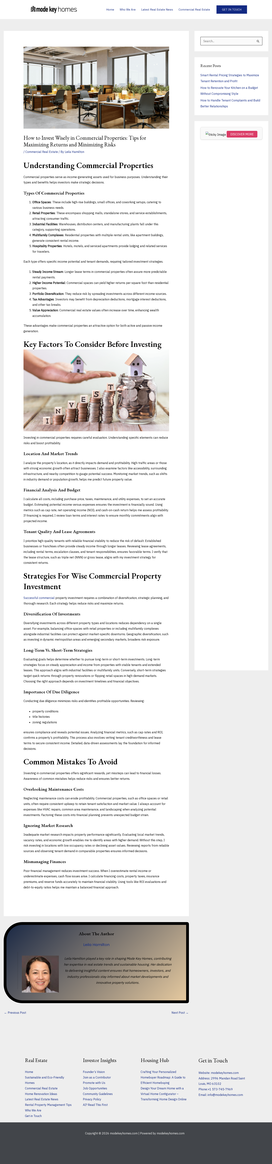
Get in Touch (33, 1116)
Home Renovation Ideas (41, 1094)
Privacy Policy (92, 1099)
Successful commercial (39, 598)
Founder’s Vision (94, 1072)
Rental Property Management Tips (48, 1105)
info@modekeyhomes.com (225, 1095)
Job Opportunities (95, 1088)
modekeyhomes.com (225, 1073)
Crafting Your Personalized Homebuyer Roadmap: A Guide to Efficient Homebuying (163, 1077)
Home (29, 1072)
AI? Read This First (95, 1105)
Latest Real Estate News (41, 1099)
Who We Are (33, 1110)
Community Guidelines (98, 1094)
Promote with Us (94, 1083)
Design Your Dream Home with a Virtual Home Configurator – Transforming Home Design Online (164, 1093)
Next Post (180, 1012)
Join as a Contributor (97, 1077)
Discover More (242, 134)
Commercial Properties (114, 165)
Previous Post (15, 1012)
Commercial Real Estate (41, 152)
